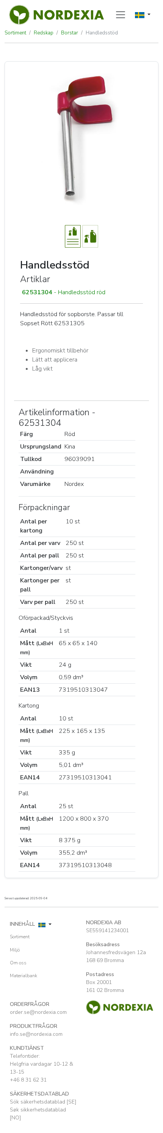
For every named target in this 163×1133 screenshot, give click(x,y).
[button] (81, 292)
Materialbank (23, 976)
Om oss (18, 963)
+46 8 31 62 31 (28, 1079)
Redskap (43, 32)
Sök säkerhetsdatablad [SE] (43, 1101)
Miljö (15, 950)
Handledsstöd (102, 32)
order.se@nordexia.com (38, 1012)
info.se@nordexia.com (36, 1034)
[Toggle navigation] (120, 15)
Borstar (69, 32)
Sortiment (15, 32)
